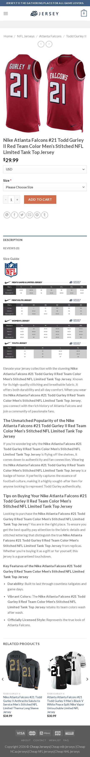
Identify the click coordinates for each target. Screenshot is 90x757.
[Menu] (5, 13)
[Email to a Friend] (29, 215)
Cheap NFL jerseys (41, 751)
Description (12, 240)
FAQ (66, 740)
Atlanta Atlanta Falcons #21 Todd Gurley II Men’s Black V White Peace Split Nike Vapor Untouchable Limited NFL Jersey (65, 704)
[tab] (45, 240)
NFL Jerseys (26, 36)
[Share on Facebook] (14, 215)
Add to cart (40, 199)
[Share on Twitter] (22, 215)
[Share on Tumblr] (44, 215)
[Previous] (3, 687)
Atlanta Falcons (50, 36)
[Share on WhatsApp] (7, 215)
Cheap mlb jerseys (63, 746)
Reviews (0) (11, 248)
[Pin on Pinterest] (37, 215)
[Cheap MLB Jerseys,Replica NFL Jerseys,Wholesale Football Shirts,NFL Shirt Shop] (45, 13)
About (26, 740)
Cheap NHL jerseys (67, 751)
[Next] (87, 687)
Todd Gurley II (76, 36)
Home (8, 36)
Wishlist (55, 740)
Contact (39, 740)
